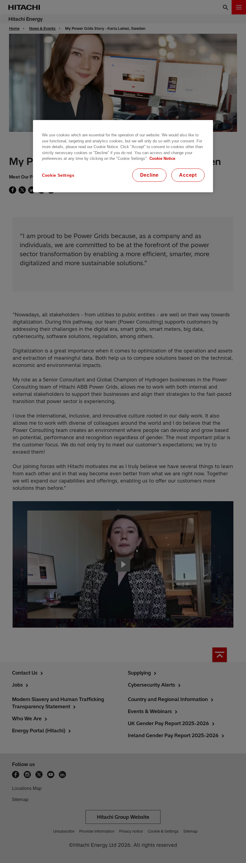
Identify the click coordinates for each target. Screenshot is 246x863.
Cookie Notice (162, 158)
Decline (149, 174)
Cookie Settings (58, 175)
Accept (188, 174)
